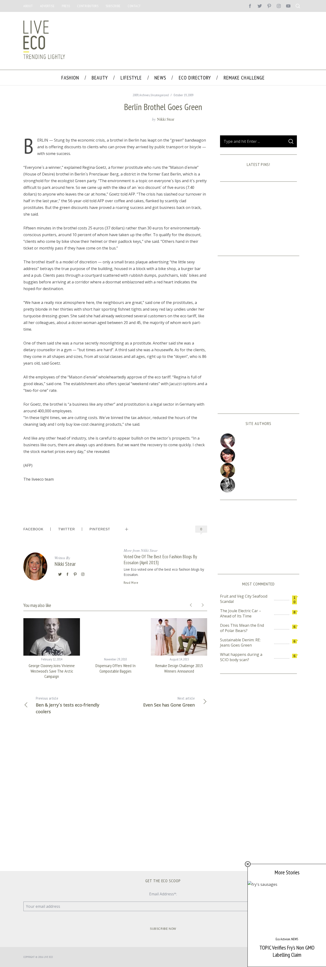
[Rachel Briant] (258, 470)
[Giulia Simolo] (258, 440)
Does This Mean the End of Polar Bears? (242, 628)
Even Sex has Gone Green (169, 702)
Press (66, 6)
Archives (144, 95)
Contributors (87, 6)
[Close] (248, 864)
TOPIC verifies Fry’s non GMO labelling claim (287, 951)
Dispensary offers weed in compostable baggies (115, 668)
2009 (135, 95)
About (28, 6)
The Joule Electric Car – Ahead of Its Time (240, 613)
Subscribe (113, 6)
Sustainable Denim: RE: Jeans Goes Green (240, 642)
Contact (134, 6)
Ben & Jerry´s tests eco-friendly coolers (67, 705)
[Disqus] (115, 795)
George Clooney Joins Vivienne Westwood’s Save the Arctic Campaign (52, 671)
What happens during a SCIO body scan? (241, 657)
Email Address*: (163, 894)
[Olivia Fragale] (258, 485)
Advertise (47, 6)
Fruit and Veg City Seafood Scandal (243, 599)
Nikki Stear (165, 119)
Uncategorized (160, 95)
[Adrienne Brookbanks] (258, 455)
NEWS (294, 939)
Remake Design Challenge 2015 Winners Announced (179, 668)
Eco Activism (283, 939)
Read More (131, 582)
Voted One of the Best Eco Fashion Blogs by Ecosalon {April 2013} (160, 559)
